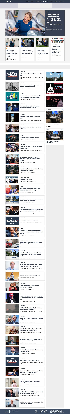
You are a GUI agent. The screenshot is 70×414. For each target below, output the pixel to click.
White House (23, 144)
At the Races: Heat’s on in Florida (29, 360)
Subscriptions (46, 412)
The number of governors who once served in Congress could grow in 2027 (56, 49)
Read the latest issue (26, 179)
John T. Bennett (23, 301)
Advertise (45, 410)
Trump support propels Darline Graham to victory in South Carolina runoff (53, 18)
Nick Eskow (9, 58)
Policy (22, 186)
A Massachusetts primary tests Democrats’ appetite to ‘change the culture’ (30, 159)
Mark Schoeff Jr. (23, 353)
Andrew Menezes (28, 213)
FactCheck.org (23, 235)
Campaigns (9, 48)
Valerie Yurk (30, 120)
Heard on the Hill (24, 240)
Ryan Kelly (54, 54)
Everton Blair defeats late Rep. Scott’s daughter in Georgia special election (11, 53)
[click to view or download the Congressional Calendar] (54, 88)
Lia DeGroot (22, 192)
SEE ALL (62, 109)
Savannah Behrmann (24, 120)
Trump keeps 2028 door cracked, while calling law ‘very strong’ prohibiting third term (31, 298)
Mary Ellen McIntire (33, 77)
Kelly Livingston (23, 172)
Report (22, 93)
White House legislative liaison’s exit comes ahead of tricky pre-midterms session (30, 254)
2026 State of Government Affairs (29, 137)
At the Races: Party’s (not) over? (29, 220)
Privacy (41, 411)
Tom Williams (23, 277)
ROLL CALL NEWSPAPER (25, 177)
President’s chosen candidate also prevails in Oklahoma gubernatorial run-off (54, 26)
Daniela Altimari (49, 29)
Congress (23, 114)
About (36, 410)
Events (36, 411)
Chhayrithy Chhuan (23, 99)
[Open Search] (63, 1)
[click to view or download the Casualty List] (54, 101)
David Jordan (30, 311)
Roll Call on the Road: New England (30, 275)
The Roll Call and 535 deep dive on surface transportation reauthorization (54, 124)
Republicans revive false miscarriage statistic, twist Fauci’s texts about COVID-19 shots (31, 232)
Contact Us (41, 410)
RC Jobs (45, 411)
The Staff (41, 412)
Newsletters (36, 412)
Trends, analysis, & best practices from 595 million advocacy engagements (31, 96)
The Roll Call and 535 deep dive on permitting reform (52, 142)
